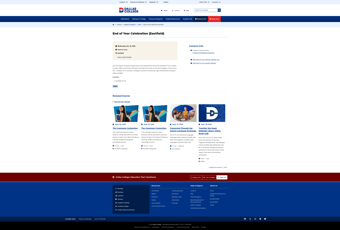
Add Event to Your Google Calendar (204, 63)
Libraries (120, 199)
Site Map (203, 227)
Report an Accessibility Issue (142, 227)
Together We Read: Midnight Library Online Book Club (210, 131)
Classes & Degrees (156, 19)
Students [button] (123, 2)
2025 (139, 24)
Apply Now (215, 19)
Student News (175, 200)
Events (119, 24)
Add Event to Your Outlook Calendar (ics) (206, 60)
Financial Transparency (168, 227)
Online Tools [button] (203, 2)
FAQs (192, 194)
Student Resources (173, 19)
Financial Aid (175, 194)
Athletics (154, 194)
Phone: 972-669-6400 (85, 219)
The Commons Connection (125, 128)
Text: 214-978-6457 (100, 219)
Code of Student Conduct (158, 206)
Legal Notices (155, 227)
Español (166, 2)
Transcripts (175, 203)
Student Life (187, 19)
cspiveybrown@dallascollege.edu (203, 53)
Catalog (154, 200)
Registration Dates (177, 197)
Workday (120, 188)
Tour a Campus (210, 177)
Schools (212, 205)
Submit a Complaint (196, 205)
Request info (197, 177)
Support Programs (130, 24)
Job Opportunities (214, 199)
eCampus (120, 192)
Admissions (125, 19)
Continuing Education (177, 191)
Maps (187, 10)
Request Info (201, 19)
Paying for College (139, 19)
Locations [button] (215, 2)
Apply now (223, 177)
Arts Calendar (155, 191)
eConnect (120, 195)
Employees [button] (152, 2)
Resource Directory (126, 210)
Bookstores (155, 197)
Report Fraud (195, 227)
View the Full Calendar (122, 102)
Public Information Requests (198, 208)
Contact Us (193, 191)
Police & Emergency (196, 197)
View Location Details (124, 57)
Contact (176, 10)
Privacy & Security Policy (183, 227)
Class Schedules (156, 203)
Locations (123, 206)
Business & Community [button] (137, 2)
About (165, 10)
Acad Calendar (123, 203)
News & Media (214, 202)
